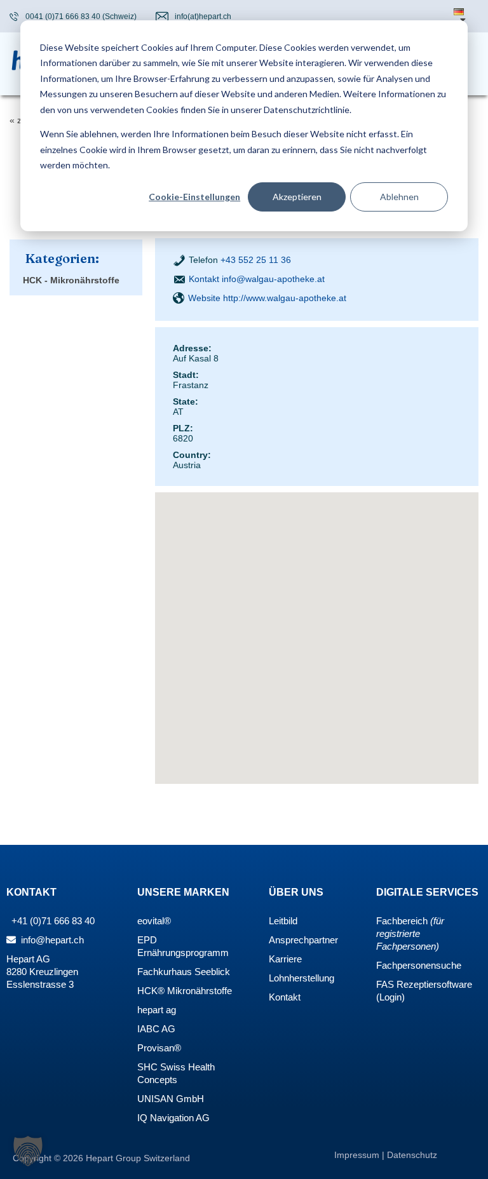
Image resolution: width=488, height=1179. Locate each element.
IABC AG (156, 1028)
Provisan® (159, 1047)
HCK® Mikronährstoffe (184, 990)
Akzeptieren (297, 196)
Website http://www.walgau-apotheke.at (267, 298)
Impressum (358, 1155)
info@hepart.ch (51, 939)
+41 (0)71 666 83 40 (52, 920)
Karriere (285, 958)
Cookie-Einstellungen (194, 196)
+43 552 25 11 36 (255, 260)
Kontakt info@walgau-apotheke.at (257, 279)
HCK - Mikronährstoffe (71, 280)
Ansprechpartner (303, 939)
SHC (147, 1066)
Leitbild (283, 920)
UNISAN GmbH (170, 1098)
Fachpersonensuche (418, 965)
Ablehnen (399, 196)
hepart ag (156, 1009)
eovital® (154, 920)
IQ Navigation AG (173, 1117)
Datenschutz (412, 1155)
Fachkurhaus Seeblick (183, 971)
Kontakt (285, 997)
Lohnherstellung (301, 978)
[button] (28, 1151)
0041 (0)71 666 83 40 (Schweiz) (81, 16)
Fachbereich (402, 920)
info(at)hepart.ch (203, 16)
